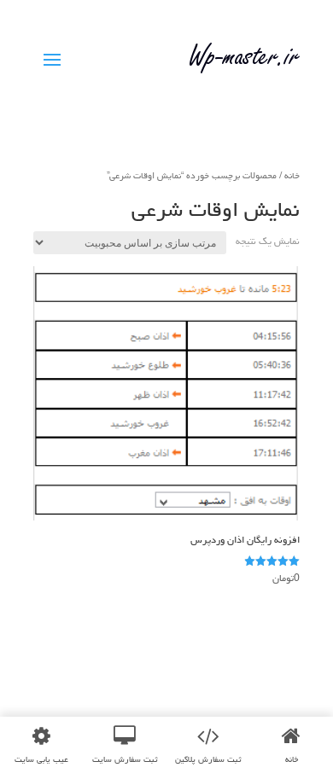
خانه (292, 175)
